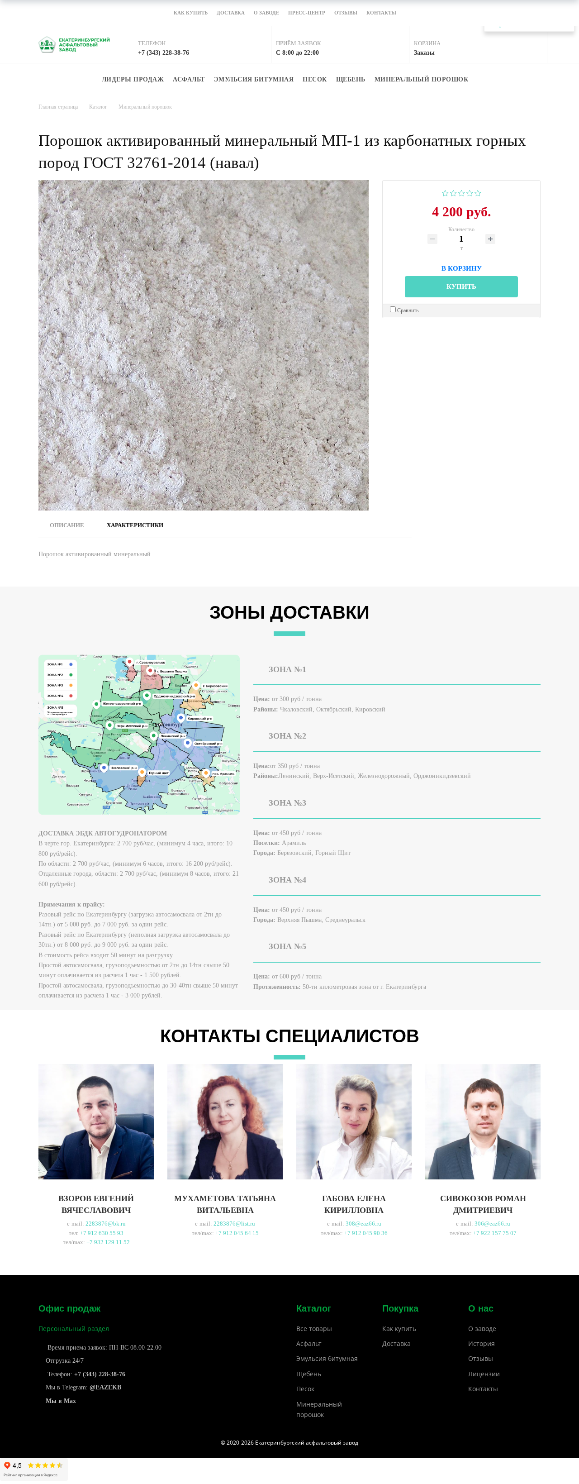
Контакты (381, 13)
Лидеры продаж (133, 79)
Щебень (350, 79)
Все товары (314, 1328)
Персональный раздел (73, 1328)
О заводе (266, 13)
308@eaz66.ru (363, 1223)
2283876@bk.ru (105, 1223)
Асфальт (189, 79)
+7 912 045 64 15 (237, 1233)
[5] (478, 192)
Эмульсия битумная (254, 79)
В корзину (461, 267)
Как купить (191, 13)
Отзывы (345, 13)
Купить (461, 286)
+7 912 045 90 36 (366, 1233)
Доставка (231, 13)
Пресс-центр (306, 13)
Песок (315, 79)
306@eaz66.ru (492, 1223)
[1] (445, 192)
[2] (453, 192)
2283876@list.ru (234, 1223)
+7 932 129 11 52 (108, 1242)
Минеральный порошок (422, 79)
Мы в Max (61, 1401)
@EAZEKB (105, 1387)
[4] (469, 192)
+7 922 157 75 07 (495, 1233)
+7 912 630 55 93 (101, 1233)
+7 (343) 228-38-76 (99, 1374)
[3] (461, 192)
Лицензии (484, 1373)
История (481, 1343)
